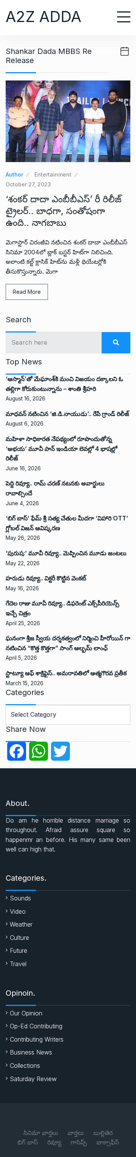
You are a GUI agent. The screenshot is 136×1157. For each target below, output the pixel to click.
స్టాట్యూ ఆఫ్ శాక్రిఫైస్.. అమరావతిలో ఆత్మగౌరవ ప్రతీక (66, 673)
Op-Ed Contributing (36, 1026)
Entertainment (52, 174)
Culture (19, 937)
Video (18, 911)
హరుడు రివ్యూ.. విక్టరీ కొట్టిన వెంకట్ (46, 578)
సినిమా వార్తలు (40, 1133)
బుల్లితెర (103, 1133)
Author (14, 174)
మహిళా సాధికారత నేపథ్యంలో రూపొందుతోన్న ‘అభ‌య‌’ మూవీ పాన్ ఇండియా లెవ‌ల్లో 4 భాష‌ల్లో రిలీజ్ (61, 448)
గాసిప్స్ (79, 1142)
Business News (31, 1052)
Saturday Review (33, 1079)
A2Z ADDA (43, 16)
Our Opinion (26, 1013)
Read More (27, 291)
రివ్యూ (54, 1142)
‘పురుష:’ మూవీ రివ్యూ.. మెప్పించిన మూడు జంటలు (66, 553)
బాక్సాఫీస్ (107, 1142)
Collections (25, 1065)
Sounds (20, 898)
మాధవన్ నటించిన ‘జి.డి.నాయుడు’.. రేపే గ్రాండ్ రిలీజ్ (67, 414)
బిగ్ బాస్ (27, 1142)
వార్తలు (76, 1133)
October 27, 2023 (28, 184)
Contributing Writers (36, 1039)
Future (18, 950)
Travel (18, 964)
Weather (21, 924)
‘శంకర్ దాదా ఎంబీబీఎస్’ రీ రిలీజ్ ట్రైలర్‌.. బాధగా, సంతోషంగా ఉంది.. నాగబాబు (64, 211)
